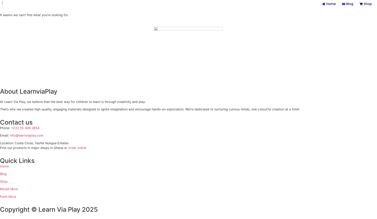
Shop (4, 181)
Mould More (9, 189)
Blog (3, 174)
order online (77, 148)
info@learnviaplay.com (26, 135)
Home (4, 166)
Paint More (8, 197)
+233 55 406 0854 (25, 128)
